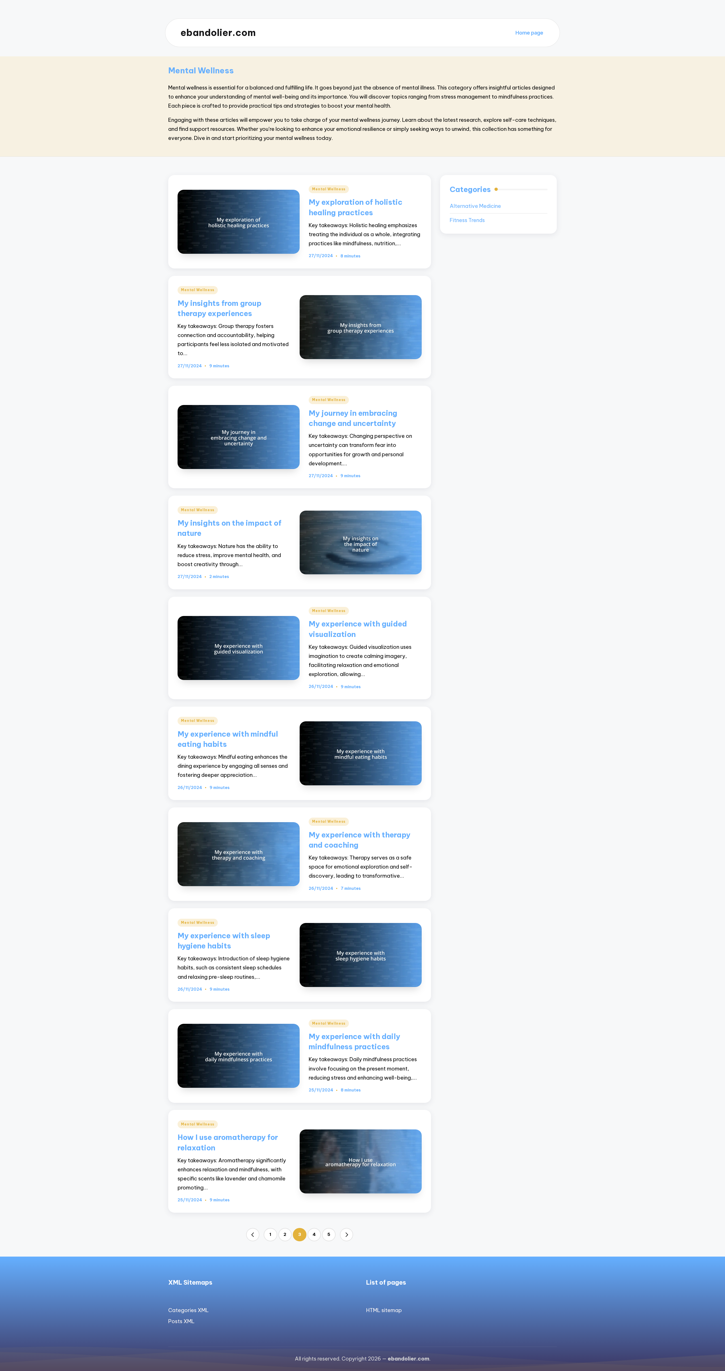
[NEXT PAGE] (346, 1235)
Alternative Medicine (475, 206)
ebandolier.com (218, 33)
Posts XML (181, 1321)
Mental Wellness (329, 189)
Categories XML (188, 1310)
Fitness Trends (467, 220)
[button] (253, 1235)
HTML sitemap (384, 1310)
